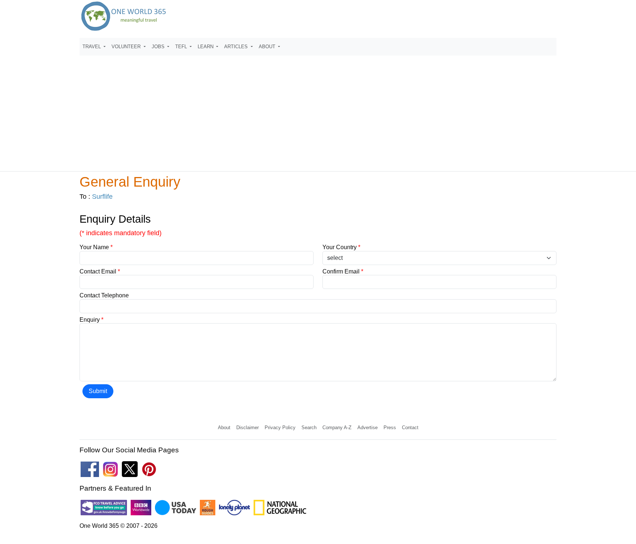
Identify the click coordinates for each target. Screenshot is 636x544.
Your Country (341, 247)
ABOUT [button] (268, 46)
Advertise (367, 427)
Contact (410, 427)
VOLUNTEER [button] (127, 46)
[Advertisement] (318, 110)
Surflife (102, 196)
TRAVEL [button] (92, 46)
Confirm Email (342, 271)
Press (390, 427)
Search (309, 427)
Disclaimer (247, 427)
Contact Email (100, 271)
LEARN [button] (206, 46)
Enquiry (91, 320)
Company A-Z (336, 427)
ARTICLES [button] (236, 46)
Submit (98, 391)
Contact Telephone (104, 295)
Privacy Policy (280, 427)
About (224, 427)
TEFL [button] (181, 46)
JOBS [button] (159, 46)
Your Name (96, 247)
